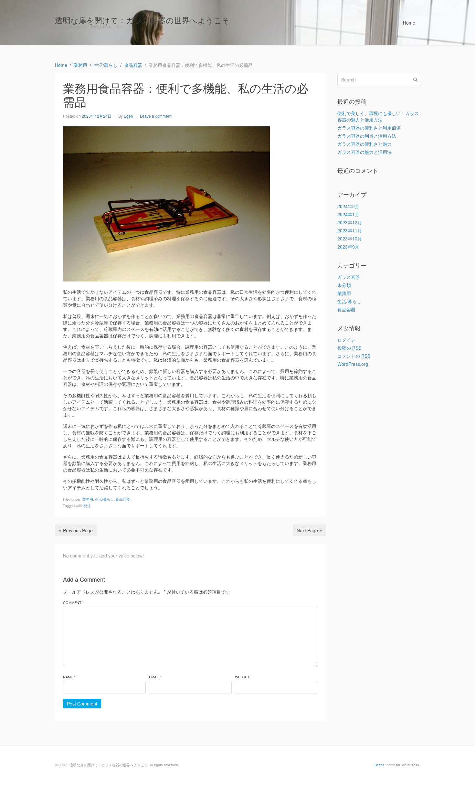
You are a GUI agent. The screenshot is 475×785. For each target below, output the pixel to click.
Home (409, 22)
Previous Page (78, 530)
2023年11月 (349, 230)
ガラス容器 (348, 277)
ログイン (346, 339)
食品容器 (123, 499)
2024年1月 (348, 214)
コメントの (353, 356)
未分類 (344, 285)
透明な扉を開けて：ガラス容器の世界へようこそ (142, 20)
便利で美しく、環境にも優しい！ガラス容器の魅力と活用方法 (378, 116)
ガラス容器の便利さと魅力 (364, 144)
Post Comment (82, 703)
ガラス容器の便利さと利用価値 (369, 127)
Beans (380, 764)
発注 (87, 505)
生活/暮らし (104, 499)
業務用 (87, 499)
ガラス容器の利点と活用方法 (366, 136)
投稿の (349, 348)
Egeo (128, 116)
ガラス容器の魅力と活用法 (364, 152)
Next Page (307, 530)
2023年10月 (349, 238)
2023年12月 (349, 222)
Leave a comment (155, 116)
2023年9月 (348, 246)
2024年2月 (348, 206)
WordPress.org (352, 364)
